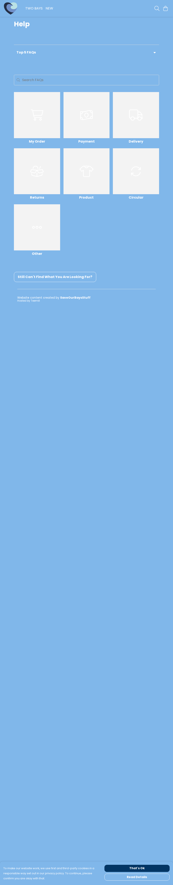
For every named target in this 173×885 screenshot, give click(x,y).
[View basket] (165, 8)
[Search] (157, 8)
